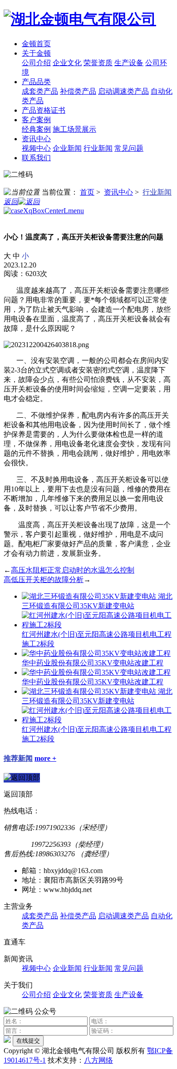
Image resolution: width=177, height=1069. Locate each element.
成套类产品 (40, 91)
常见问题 (128, 148)
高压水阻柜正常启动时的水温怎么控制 (72, 570)
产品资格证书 (43, 110)
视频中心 (36, 148)
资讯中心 (36, 139)
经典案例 (36, 129)
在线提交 (28, 1040)
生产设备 (128, 63)
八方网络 (98, 1060)
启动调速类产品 (123, 91)
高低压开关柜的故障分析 (44, 579)
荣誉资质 (98, 63)
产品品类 (36, 82)
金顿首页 (36, 44)
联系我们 (36, 158)
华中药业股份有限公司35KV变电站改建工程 (92, 663)
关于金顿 (36, 53)
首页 (87, 192)
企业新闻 (67, 148)
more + (45, 758)
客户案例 (36, 120)
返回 (11, 201)
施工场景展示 (74, 129)
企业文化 (67, 63)
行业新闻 (98, 148)
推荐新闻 (18, 758)
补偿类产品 (78, 91)
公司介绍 (36, 63)
